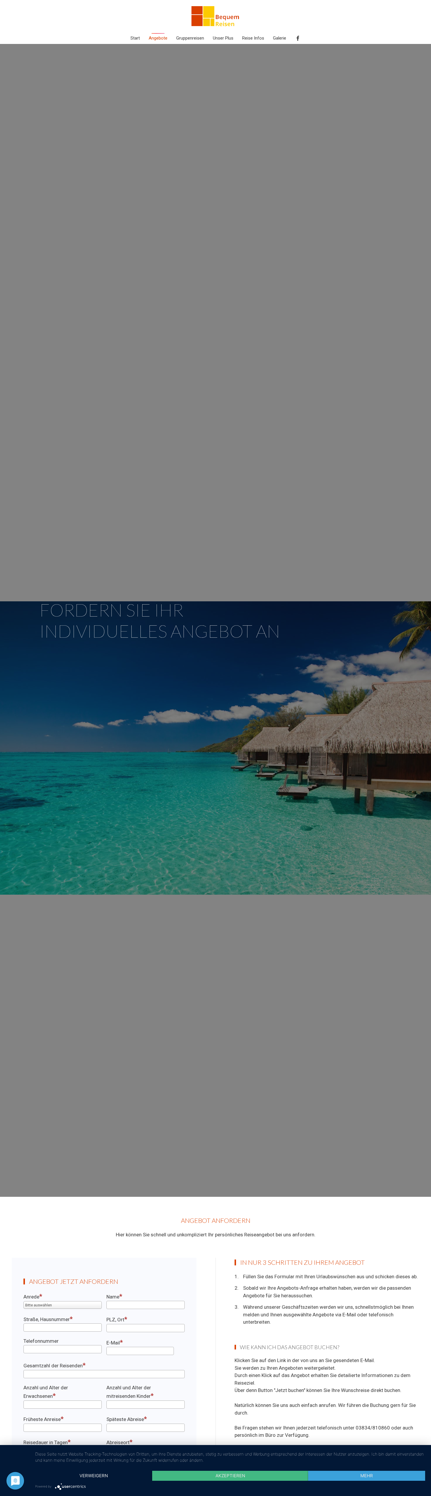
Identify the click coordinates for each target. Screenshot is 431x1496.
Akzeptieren (230, 1475)
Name (112, 1297)
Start (135, 38)
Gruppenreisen (190, 38)
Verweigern (93, 1475)
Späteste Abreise (125, 1419)
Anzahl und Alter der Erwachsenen (45, 1392)
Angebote (158, 38)
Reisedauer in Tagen (45, 1442)
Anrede (31, 1297)
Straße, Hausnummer (46, 1319)
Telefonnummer (41, 1341)
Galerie (279, 38)
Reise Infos (253, 38)
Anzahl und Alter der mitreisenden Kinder (128, 1392)
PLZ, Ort (115, 1320)
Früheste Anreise (42, 1419)
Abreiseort (118, 1442)
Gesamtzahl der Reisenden (53, 1366)
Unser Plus (223, 38)
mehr (366, 1475)
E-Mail (113, 1343)
